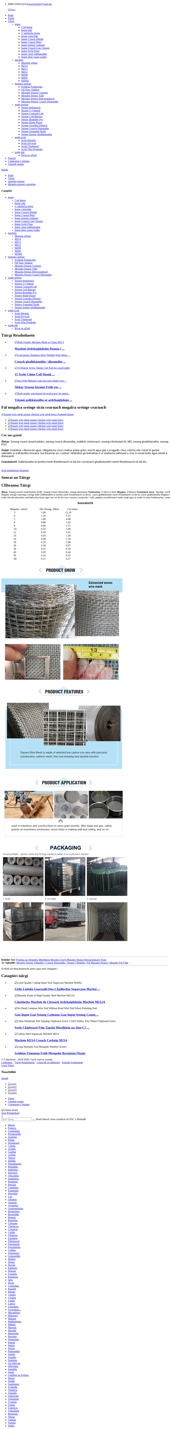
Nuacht (12, 158)
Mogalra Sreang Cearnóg (34, 92)
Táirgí (11, 21)
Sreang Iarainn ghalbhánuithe (36, 134)
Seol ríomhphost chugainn (15, 470)
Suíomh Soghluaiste (72, 1062)
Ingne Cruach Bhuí (31, 42)
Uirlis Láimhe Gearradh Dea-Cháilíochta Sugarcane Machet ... (57, 989)
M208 (24, 74)
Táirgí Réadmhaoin (24, 1062)
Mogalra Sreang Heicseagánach (37, 98)
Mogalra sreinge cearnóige (22, 184)
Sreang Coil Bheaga (31, 116)
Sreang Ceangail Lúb (32, 113)
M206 (24, 77)
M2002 (25, 80)
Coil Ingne (26, 27)
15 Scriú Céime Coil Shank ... (35, 374)
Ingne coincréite (29, 36)
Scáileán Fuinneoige (31, 86)
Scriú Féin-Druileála (31, 149)
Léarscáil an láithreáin (48, 1062)
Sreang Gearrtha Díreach (34, 125)
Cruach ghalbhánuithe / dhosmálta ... (40, 361)
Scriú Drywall (28, 143)
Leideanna (6, 1062)
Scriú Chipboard (30, 146)
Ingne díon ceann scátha (33, 57)
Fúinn (11, 18)
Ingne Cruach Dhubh (32, 39)
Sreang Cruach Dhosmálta (35, 128)
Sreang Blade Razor (31, 122)
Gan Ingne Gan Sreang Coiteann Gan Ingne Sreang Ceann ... (57, 1014)
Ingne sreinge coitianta (33, 45)
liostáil (4, 1078)
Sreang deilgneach (31, 107)
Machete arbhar (29, 63)
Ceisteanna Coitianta (19, 161)
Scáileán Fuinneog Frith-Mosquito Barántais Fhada (50, 1053)
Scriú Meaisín (28, 140)
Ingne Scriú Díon (30, 51)
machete (19, 60)
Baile (10, 15)
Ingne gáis (26, 30)
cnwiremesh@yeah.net (40, 4)
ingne (17, 24)
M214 (24, 65)
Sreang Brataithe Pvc (32, 119)
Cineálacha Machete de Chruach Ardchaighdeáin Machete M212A (60, 1002)
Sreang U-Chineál (30, 110)
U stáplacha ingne (30, 33)
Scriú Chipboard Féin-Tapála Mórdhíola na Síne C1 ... (52, 1027)
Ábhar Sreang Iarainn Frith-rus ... (38, 387)
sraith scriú (20, 137)
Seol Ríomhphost (10, 1113)
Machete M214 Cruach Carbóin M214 (41, 1040)
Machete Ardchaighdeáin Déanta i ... (39, 348)
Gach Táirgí (7, 1065)
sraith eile (20, 152)
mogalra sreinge (23, 83)
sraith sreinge (21, 104)
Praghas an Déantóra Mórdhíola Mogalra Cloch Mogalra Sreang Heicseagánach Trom (61, 959)
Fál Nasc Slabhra (30, 89)
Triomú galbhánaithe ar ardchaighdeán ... (43, 400)
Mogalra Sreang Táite (32, 95)
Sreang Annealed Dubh (33, 131)
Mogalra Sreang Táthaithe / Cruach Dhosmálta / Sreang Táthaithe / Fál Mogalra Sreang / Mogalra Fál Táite (72, 962)
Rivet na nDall (29, 155)
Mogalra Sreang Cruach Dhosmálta (39, 101)
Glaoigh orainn (16, 164)
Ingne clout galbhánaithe (34, 54)
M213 (24, 68)
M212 (24, 71)
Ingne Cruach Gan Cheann (35, 48)
